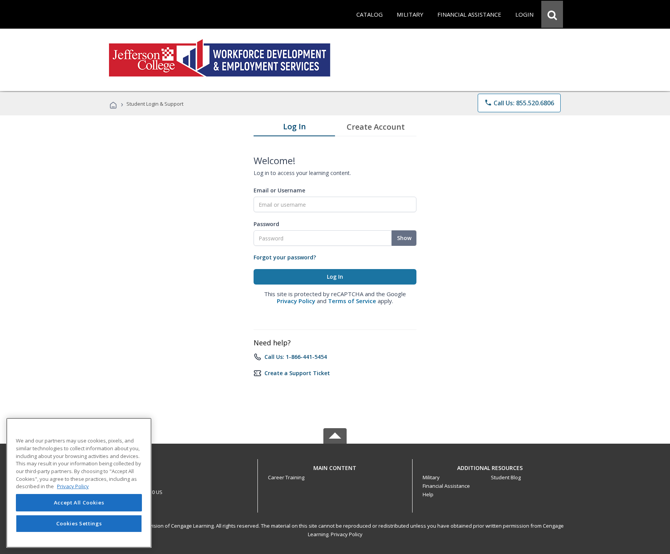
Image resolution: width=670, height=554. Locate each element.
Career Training (286, 477)
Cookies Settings (79, 523)
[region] (79, 483)
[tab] (294, 128)
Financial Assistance (446, 485)
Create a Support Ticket (297, 373)
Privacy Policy (296, 300)
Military (431, 477)
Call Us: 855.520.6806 (519, 103)
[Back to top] (335, 466)
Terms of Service (352, 300)
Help (428, 494)
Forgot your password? (285, 257)
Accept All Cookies (79, 502)
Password (266, 224)
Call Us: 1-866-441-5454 (295, 356)
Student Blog (506, 477)
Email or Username (279, 190)
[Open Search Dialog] (552, 14)
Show (404, 238)
